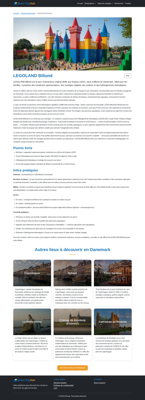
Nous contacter (99, 383)
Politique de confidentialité (64, 385)
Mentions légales (60, 383)
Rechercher (119, 3)
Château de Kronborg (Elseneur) (72, 322)
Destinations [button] (89, 3)
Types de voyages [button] (104, 3)
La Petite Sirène (32, 321)
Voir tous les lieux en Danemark (72, 368)
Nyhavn (72, 273)
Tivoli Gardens (113, 273)
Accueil (80, 3)
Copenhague (32, 273)
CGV (55, 388)
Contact (128, 3)
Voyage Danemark (28, 13)
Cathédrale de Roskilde (113, 321)
